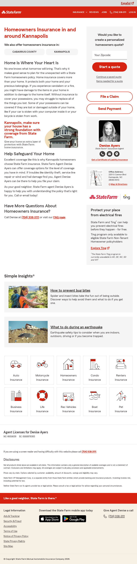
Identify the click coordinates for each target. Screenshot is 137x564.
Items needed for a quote (109, 81)
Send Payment (109, 109)
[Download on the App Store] (49, 518)
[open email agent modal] (109, 154)
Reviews (94, 12)
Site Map (8, 546)
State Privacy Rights (14, 541)
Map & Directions (119, 184)
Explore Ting (98, 248)
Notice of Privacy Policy (16, 536)
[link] (11, 12)
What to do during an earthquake (76, 327)
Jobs (104, 12)
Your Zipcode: (102, 55)
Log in (132, 12)
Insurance (78, 12)
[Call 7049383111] (102, 154)
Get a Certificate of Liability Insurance (110, 160)
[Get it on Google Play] (74, 518)
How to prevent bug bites (70, 290)
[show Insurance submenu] (85, 12)
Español (126, 3)
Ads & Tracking (11, 516)
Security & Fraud (12, 521)
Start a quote (109, 67)
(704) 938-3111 (119, 12)
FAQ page (59, 217)
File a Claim (109, 96)
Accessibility (10, 526)
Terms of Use (10, 531)
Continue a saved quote (108, 77)
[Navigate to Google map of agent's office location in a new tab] (117, 154)
